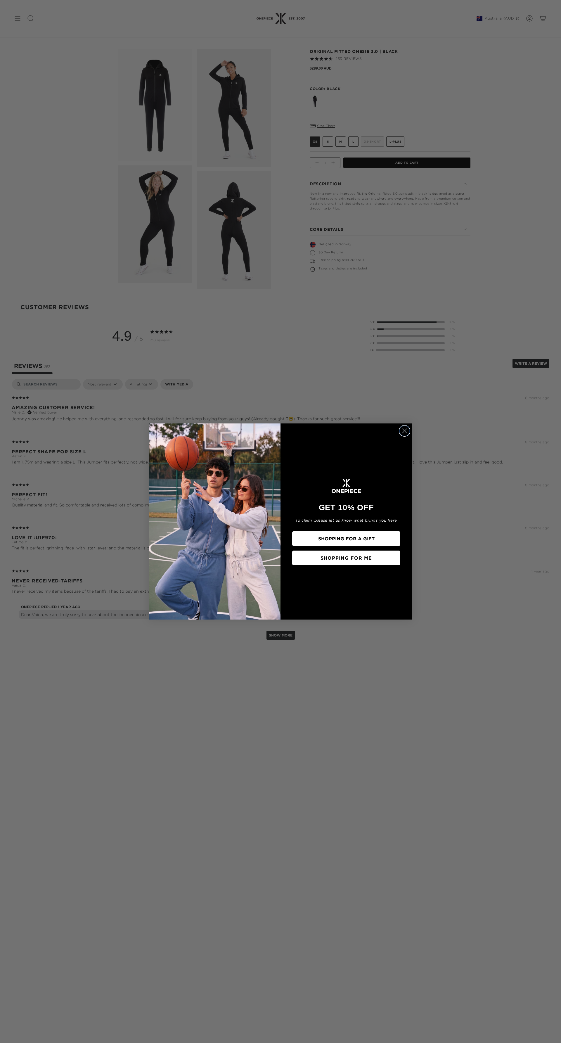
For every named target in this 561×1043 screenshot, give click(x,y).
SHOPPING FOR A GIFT (346, 538)
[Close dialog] (404, 431)
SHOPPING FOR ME (346, 558)
